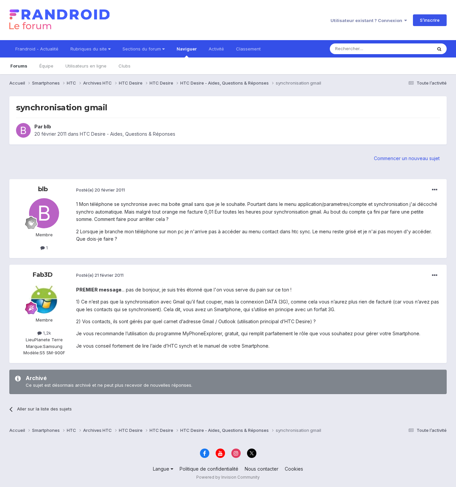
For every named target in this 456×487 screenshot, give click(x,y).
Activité (216, 48)
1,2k (46, 333)
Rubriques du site (89, 48)
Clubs (125, 66)
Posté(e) (100, 190)
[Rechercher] (439, 48)
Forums (18, 66)
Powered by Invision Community (228, 477)
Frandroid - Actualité (36, 48)
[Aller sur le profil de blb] (23, 130)
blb (47, 126)
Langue (162, 469)
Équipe (46, 66)
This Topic (412, 48)
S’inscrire (430, 20)
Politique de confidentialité (209, 469)
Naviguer (187, 48)
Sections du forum (142, 48)
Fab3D (43, 274)
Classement (248, 48)
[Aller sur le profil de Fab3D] (44, 298)
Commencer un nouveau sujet (407, 158)
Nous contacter (261, 469)
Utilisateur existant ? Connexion (367, 20)
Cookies (294, 469)
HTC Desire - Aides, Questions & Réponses (127, 134)
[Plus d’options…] (434, 190)
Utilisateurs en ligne (85, 66)
